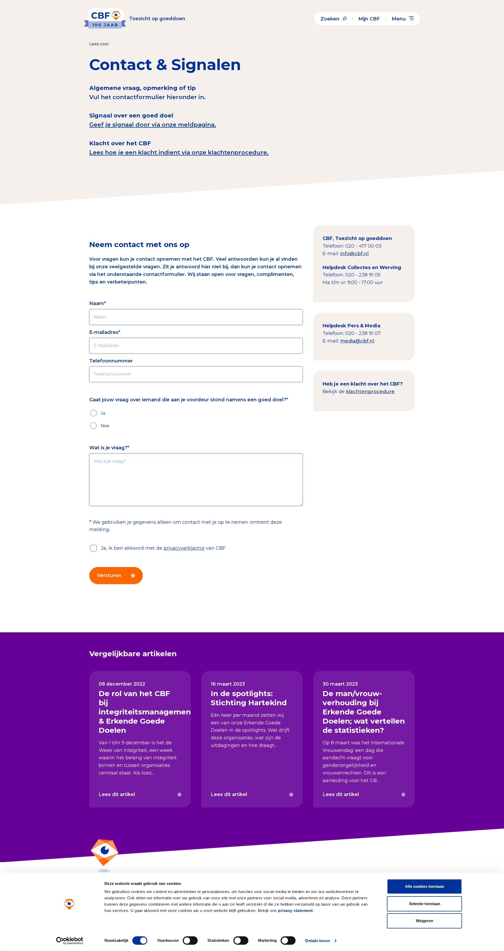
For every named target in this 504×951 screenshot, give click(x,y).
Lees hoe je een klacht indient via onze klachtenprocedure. (179, 152)
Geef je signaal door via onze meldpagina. (152, 124)
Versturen (109, 575)
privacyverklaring (184, 548)
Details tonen (317, 940)
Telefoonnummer (111, 361)
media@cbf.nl (357, 341)
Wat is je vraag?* (109, 448)
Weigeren (424, 920)
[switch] (190, 940)
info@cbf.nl (354, 254)
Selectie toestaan (424, 903)
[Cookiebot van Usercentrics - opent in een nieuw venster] (70, 941)
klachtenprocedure (370, 391)
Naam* (97, 303)
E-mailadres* (104, 332)
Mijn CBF (369, 19)
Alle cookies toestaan (424, 886)
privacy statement (295, 910)
